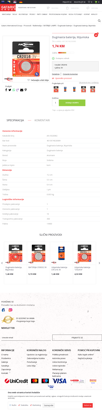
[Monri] (77, 381)
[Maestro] (45, 381)
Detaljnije (56, 74)
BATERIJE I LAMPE (50, 26)
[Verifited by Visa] (51, 387)
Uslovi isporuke (58, 365)
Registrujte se (79, 2)
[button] (98, 20)
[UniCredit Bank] (16, 381)
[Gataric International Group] (8, 7)
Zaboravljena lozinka (36, 358)
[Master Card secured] (93, 381)
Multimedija (37, 26)
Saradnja (5, 365)
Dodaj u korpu (72, 103)
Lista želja (31, 365)
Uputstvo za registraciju (37, 354)
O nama (4, 354)
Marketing (37, 405)
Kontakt (4, 373)
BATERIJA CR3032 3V (37, 267)
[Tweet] (9, 90)
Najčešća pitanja (85, 358)
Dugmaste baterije (65, 26)
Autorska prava (58, 358)
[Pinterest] (26, 90)
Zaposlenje (6, 369)
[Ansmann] (8, 79)
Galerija (4, 362)
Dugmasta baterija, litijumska (13, 268)
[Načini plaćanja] (88, 8)
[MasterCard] (34, 381)
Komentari (42, 120)
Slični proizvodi (50, 234)
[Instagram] (10, 310)
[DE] (20, 1)
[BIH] (8, 1)
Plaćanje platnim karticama (59, 374)
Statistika (24, 405)
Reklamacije (57, 369)
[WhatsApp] (13, 90)
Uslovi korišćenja (59, 362)
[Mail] (21, 90)
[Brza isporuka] (48, 8)
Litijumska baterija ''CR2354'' (82, 268)
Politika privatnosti (60, 354)
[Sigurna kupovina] (67, 8)
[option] (15, 263)
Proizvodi (27, 26)
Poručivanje (32, 362)
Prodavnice (6, 358)
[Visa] (59, 381)
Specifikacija (15, 120)
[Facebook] (6, 90)
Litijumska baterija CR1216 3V (59, 268)
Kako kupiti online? (86, 354)
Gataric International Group (11, 26)
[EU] (3, 1)
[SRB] (14, 1)
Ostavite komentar (70, 74)
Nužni (14, 405)
